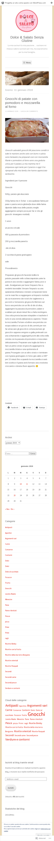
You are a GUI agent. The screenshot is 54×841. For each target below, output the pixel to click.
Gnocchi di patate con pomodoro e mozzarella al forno (22, 103)
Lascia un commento (29, 111)
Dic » (12, 509)
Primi (7, 627)
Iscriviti (11, 788)
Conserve (9, 549)
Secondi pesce (11, 682)
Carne (7, 544)
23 (14, 495)
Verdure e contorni (12, 688)
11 (27, 484)
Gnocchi (8, 588)
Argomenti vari (10, 538)
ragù (7, 638)
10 (21, 484)
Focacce (8, 577)
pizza (7, 621)
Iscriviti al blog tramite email (19, 762)
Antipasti (8, 527)
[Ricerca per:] (17, 453)
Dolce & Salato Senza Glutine (27, 39)
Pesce (7, 616)
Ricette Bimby (10, 644)
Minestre (8, 599)
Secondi (8, 671)
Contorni (8, 555)
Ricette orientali (11, 660)
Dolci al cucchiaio (11, 571)
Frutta (7, 583)
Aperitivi (8, 533)
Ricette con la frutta (13, 649)
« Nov (7, 509)
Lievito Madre (10, 594)
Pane (7, 605)
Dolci (7, 561)
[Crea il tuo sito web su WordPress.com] (27, 3)
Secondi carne (10, 677)
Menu (28, 62)
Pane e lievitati (11, 610)
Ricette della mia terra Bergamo (17, 655)
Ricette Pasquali (11, 666)
